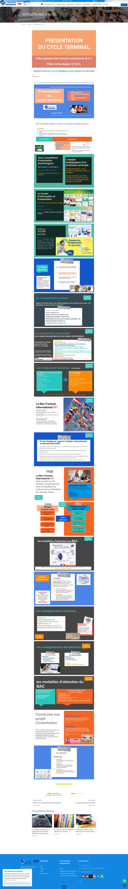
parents (58, 793)
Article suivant (91, 800)
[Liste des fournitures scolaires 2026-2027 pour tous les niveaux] (86, 820)
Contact (42, 868)
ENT (96, 0)
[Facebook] (83, 794)
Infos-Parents (86, 4)
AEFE (61, 868)
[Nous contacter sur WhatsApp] (124, 881)
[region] (17, 877)
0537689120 (39, 0)
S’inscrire (78, 4)
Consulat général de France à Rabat (68, 875)
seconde (54, 795)
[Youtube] (87, 876)
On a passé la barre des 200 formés (85, 803)
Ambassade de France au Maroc (67, 873)
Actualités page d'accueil (38, 24)
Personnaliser (8, 883)
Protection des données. (12, 880)
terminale (59, 795)
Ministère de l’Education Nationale (68, 871)
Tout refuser (17, 883)
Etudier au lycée (60, 4)
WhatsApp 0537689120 (86, 872)
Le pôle (105, 4)
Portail (124, 4)
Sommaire (23, 24)
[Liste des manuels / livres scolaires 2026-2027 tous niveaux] (64, 820)
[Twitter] (77, 794)
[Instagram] (94, 876)
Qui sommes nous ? (49, 4)
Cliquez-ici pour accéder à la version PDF (64, 784)
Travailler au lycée (96, 4)
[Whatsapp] (101, 876)
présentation (49, 795)
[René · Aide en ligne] (124, 885)
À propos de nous (44, 873)
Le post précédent (37, 800)
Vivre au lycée (70, 4)
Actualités (29, 24)
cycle (54, 793)
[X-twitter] (90, 876)
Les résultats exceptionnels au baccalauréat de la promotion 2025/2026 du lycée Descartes (40, 831)
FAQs (41, 871)
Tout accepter (26, 883)
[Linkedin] (98, 876)
